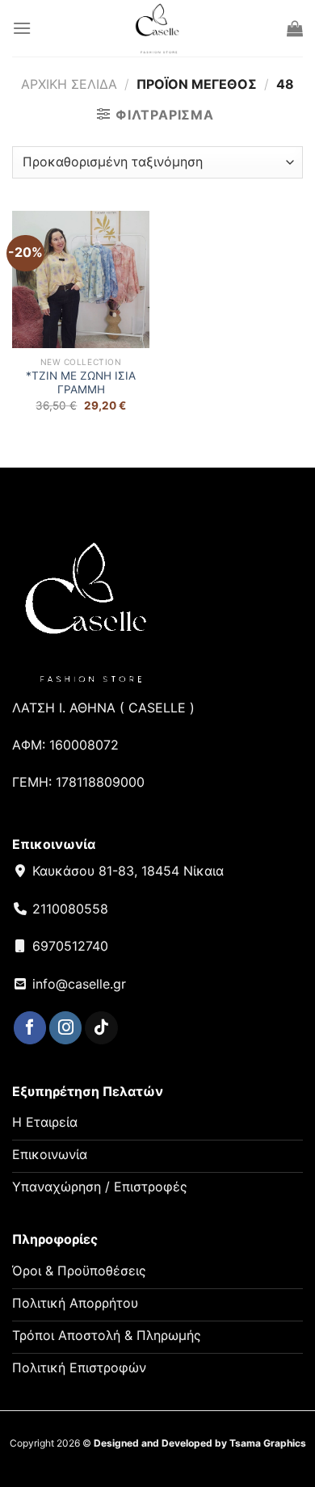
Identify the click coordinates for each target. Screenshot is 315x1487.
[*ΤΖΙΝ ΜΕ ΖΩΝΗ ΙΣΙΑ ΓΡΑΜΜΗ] (80, 279)
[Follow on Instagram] (65, 1027)
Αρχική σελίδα (69, 84)
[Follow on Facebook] (30, 1027)
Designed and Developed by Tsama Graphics (200, 1443)
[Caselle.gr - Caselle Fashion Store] (157, 28)
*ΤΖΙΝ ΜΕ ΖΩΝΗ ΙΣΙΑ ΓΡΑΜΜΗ (81, 383)
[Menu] (22, 28)
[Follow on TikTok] (101, 1027)
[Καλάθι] (295, 28)
